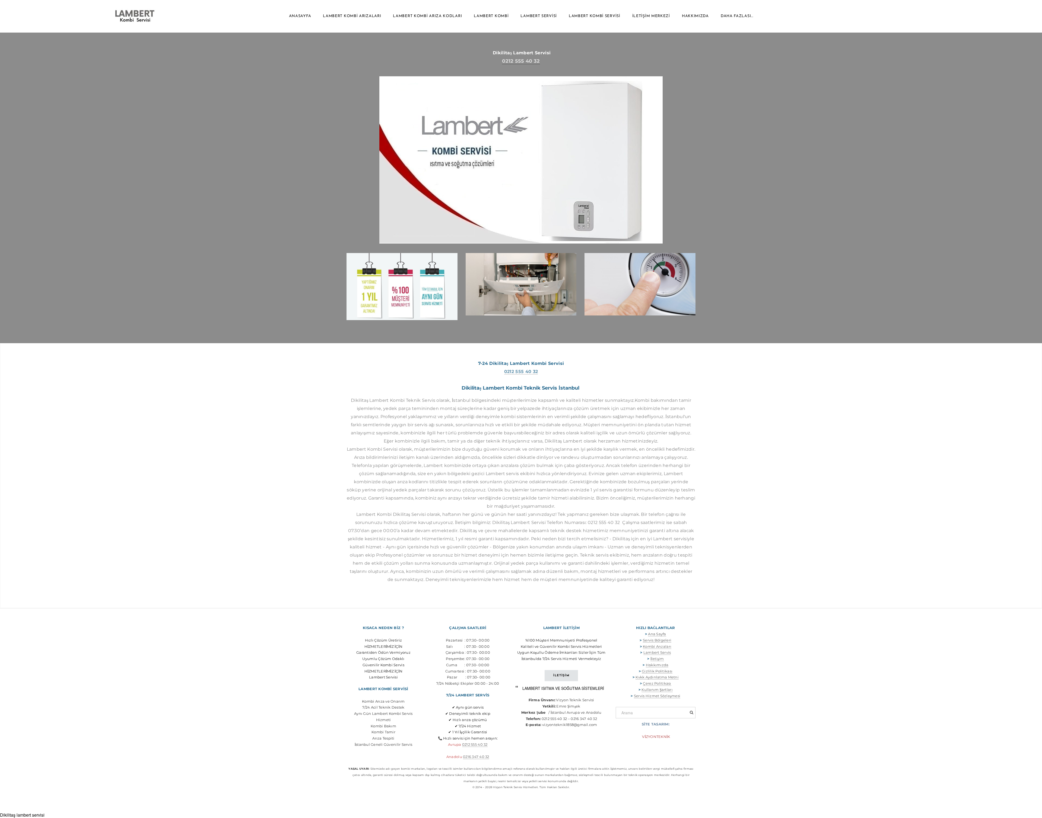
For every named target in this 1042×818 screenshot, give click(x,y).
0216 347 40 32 (476, 756)
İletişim (657, 658)
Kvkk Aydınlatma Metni (657, 677)
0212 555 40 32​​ (475, 744)
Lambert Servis (657, 652)
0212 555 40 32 (521, 61)
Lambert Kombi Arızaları (352, 16)
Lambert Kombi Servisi (594, 16)
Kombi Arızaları (657, 646)
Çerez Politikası (657, 683)
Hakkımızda (695, 16)
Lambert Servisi (538, 16)
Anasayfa (300, 16)
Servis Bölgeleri (657, 640)
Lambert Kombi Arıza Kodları (427, 16)
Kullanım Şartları (656, 689)
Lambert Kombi (491, 16)
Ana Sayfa (657, 634)
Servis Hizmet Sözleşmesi (657, 696)
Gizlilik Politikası (657, 671)
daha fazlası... (737, 16)
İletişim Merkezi (651, 16)
